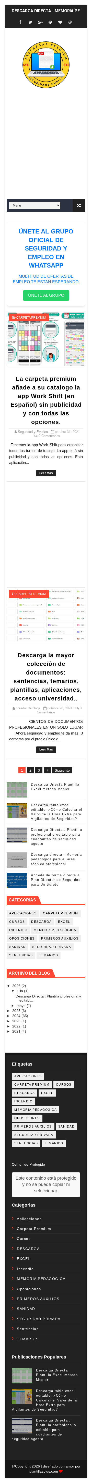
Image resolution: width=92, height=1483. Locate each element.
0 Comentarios (49, 436)
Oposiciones (22, 938)
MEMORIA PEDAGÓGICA (55, 930)
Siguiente (62, 770)
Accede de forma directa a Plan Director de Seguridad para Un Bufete (55, 879)
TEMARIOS (48, 955)
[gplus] (40, 22)
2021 (16, 1031)
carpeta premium (31, 317)
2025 (16, 1011)
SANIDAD (17, 947)
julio (20, 991)
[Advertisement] (46, 155)
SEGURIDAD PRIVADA (51, 947)
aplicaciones (23, 913)
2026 (16, 986)
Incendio (18, 930)
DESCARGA (41, 922)
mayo (22, 1006)
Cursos (17, 922)
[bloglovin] (60, 22)
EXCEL (64, 922)
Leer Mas (46, 473)
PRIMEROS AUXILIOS (60, 938)
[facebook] (20, 22)
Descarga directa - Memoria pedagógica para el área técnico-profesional (56, 859)
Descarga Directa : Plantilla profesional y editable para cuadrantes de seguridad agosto (44, 1429)
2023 (16, 1021)
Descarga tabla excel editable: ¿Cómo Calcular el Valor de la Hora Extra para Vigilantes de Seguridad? (44, 1400)
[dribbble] (70, 22)
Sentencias (21, 955)
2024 (16, 1016)
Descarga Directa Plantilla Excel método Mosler (57, 1374)
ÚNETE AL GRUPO (46, 295)
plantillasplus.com (44, 1471)
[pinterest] (50, 22)
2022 (16, 1026)
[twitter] (30, 22)
